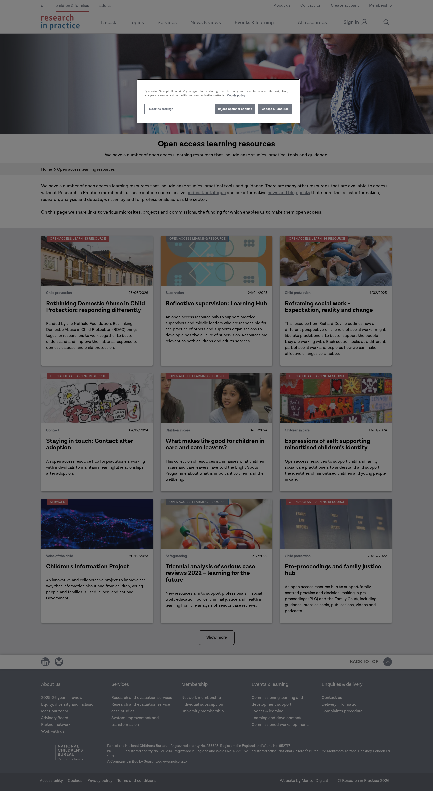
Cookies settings (161, 109)
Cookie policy (236, 95)
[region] (218, 101)
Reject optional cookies (235, 109)
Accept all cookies (275, 109)
